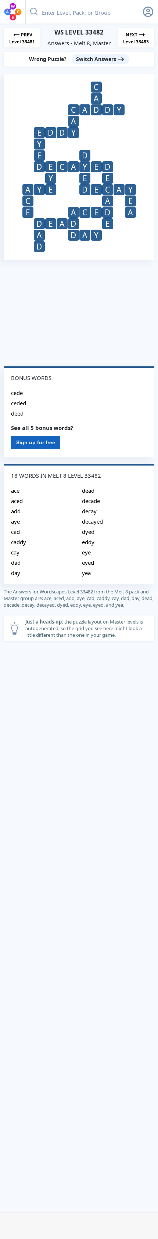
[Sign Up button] (148, 12)
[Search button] (34, 12)
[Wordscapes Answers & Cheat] (13, 12)
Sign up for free (35, 442)
